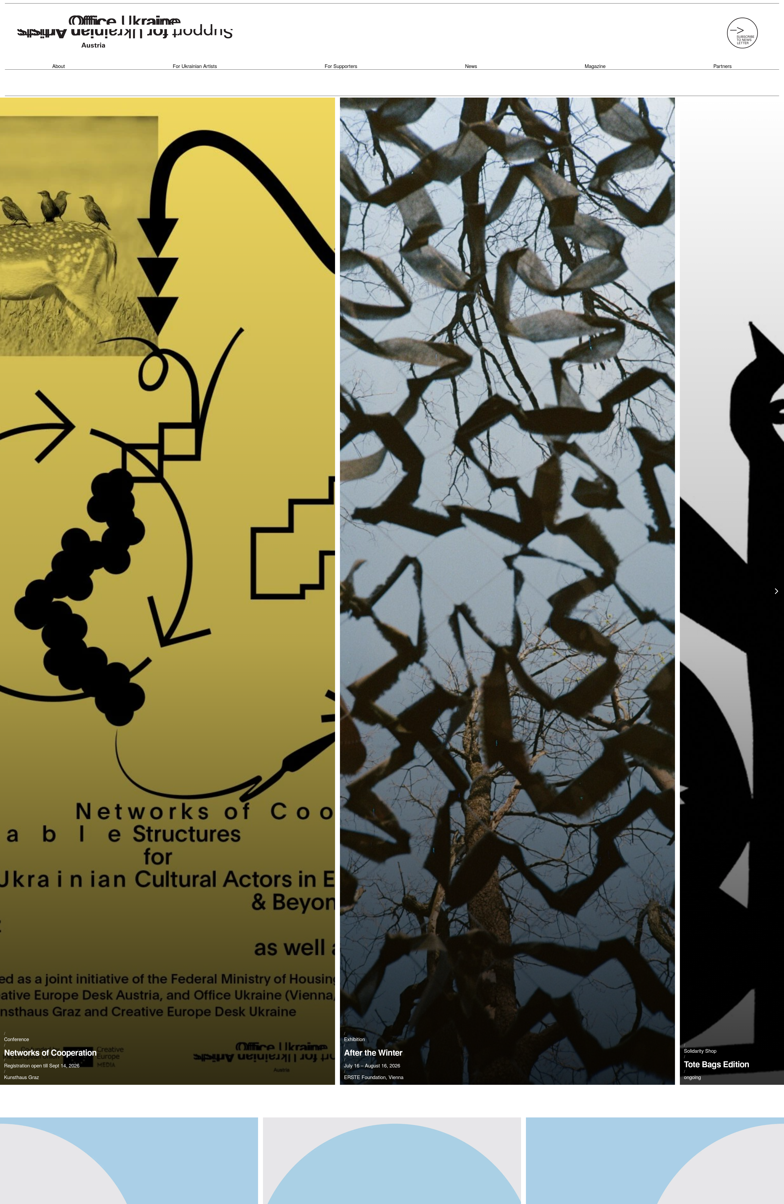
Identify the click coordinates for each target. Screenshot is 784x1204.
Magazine (595, 65)
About (58, 65)
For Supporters (341, 65)
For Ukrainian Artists (195, 65)
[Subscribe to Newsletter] (742, 33)
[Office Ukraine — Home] (125, 32)
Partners (722, 65)
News (471, 65)
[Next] (776, 591)
